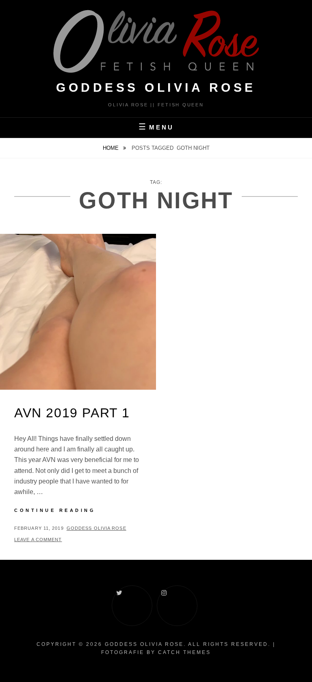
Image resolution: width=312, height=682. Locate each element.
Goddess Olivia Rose (96, 528)
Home (111, 148)
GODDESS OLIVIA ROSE (156, 87)
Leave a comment (38, 539)
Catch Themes (184, 652)
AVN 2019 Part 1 (72, 413)
